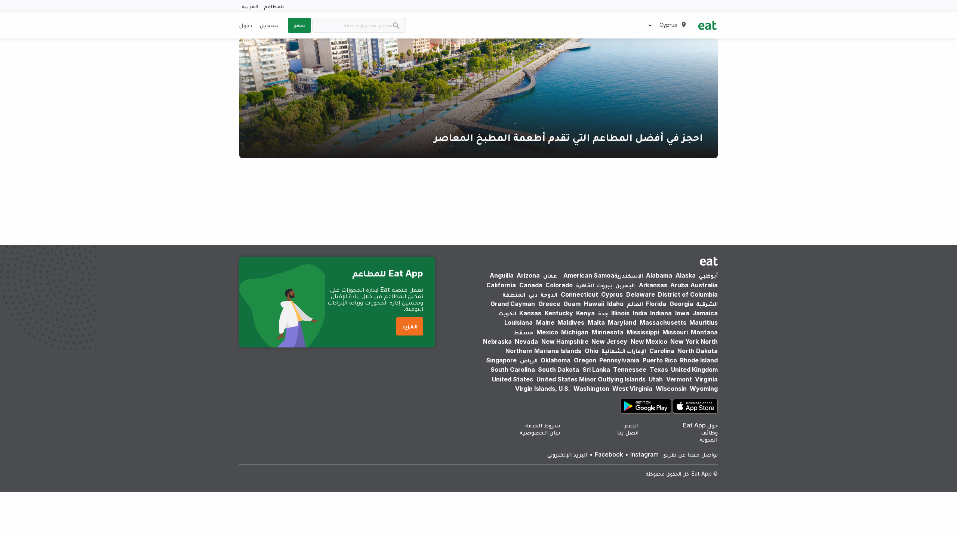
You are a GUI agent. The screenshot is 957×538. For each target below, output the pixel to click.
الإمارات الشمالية (623, 351)
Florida (656, 303)
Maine (545, 322)
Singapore (501, 360)
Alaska (686, 275)
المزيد (410, 326)
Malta (596, 322)
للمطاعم (274, 6)
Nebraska (497, 341)
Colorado (559, 285)
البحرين (625, 285)
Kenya (585, 313)
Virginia (706, 379)
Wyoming (704, 388)
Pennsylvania (619, 360)
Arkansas (653, 285)
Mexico (547, 332)
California (501, 285)
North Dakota (697, 351)
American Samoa (588, 275)
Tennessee (629, 369)
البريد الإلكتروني (567, 454)
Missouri (675, 332)
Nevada (526, 341)
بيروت (604, 285)
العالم (635, 303)
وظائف (709, 432)
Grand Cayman (512, 303)
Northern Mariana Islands (543, 351)
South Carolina (512, 369)
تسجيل (269, 25)
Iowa (682, 313)
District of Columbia (688, 294)
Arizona (528, 275)
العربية (250, 6)
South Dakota (558, 369)
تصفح (299, 25)
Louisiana (518, 322)
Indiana (661, 313)
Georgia (681, 303)
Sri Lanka (596, 369)
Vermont (679, 379)
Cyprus (612, 294)
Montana (704, 332)
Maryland (622, 322)
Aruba (679, 285)
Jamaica (705, 313)
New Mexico (649, 341)
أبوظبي (708, 275)
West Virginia (632, 388)
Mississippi (643, 332)
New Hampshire (564, 341)
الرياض (529, 360)
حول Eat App (700, 425)
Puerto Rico (660, 360)
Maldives (570, 322)
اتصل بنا (628, 432)
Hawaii (594, 303)
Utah (656, 379)
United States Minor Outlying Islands (591, 379)
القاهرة (585, 285)
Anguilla (502, 275)
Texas (659, 369)
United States (512, 379)
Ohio (591, 351)
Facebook (609, 454)
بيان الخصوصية (540, 432)
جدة (603, 313)
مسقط (523, 332)
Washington (591, 388)
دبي (533, 294)
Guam (572, 303)
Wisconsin (671, 388)
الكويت (507, 313)
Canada (530, 285)
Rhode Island (699, 360)
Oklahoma (555, 360)
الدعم (631, 425)
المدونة (709, 439)
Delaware (640, 294)
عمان (550, 275)
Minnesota (608, 332)
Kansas (530, 313)
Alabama (659, 275)
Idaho (615, 303)
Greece (549, 303)
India (640, 313)
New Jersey (609, 341)
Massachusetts (663, 322)
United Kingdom (694, 369)
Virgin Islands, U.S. (542, 388)
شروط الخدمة (542, 425)
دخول (245, 25)
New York (684, 341)
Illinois (620, 313)
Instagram (644, 454)
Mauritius (703, 322)
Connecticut (579, 294)
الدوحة (549, 294)
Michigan (574, 332)
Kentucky (559, 313)
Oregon (585, 360)
